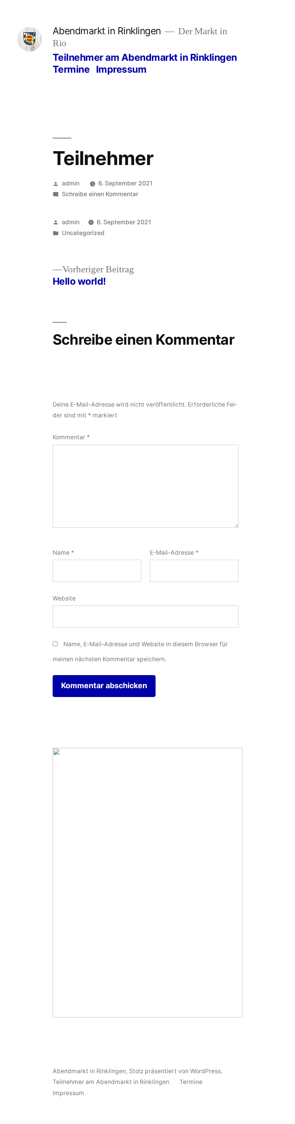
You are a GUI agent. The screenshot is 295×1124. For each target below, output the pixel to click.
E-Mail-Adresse (174, 552)
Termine (71, 69)
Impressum (121, 69)
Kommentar (71, 437)
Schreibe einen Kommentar (100, 194)
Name (63, 552)
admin (71, 183)
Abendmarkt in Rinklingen (107, 31)
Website (64, 598)
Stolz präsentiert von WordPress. (175, 1071)
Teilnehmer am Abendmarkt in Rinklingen (145, 57)
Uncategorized (83, 233)
